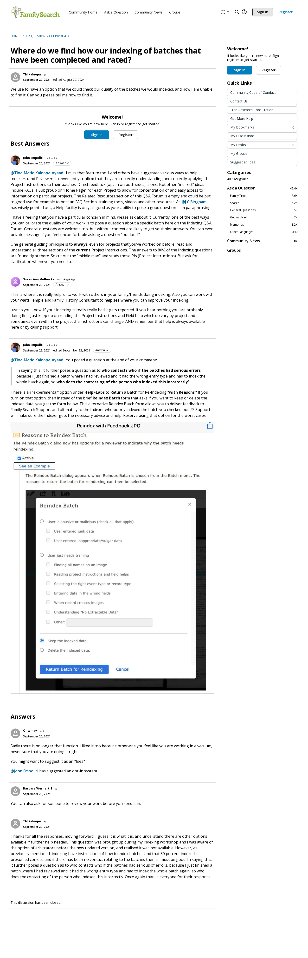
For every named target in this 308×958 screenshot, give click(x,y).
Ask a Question (262, 188)
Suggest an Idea (242, 162)
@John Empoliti (24, 771)
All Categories (238, 179)
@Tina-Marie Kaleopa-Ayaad (37, 172)
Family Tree (263, 196)
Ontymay (30, 731)
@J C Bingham (193, 201)
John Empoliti (33, 158)
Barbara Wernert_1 (37, 788)
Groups (234, 250)
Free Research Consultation (251, 110)
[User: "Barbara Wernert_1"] (15, 791)
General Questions (263, 210)
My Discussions (242, 136)
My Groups (238, 153)
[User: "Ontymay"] (15, 733)
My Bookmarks (262, 127)
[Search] (237, 12)
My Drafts (262, 144)
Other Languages (263, 232)
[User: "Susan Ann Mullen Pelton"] (15, 282)
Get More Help (241, 118)
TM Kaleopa (32, 74)
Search (263, 203)
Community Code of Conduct (253, 92)
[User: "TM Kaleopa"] (15, 77)
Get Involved (263, 217)
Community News (262, 240)
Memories (263, 225)
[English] (36, 12)
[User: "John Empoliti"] (15, 160)
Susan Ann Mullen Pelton (42, 279)
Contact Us (239, 101)
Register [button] (126, 134)
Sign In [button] (97, 134)
